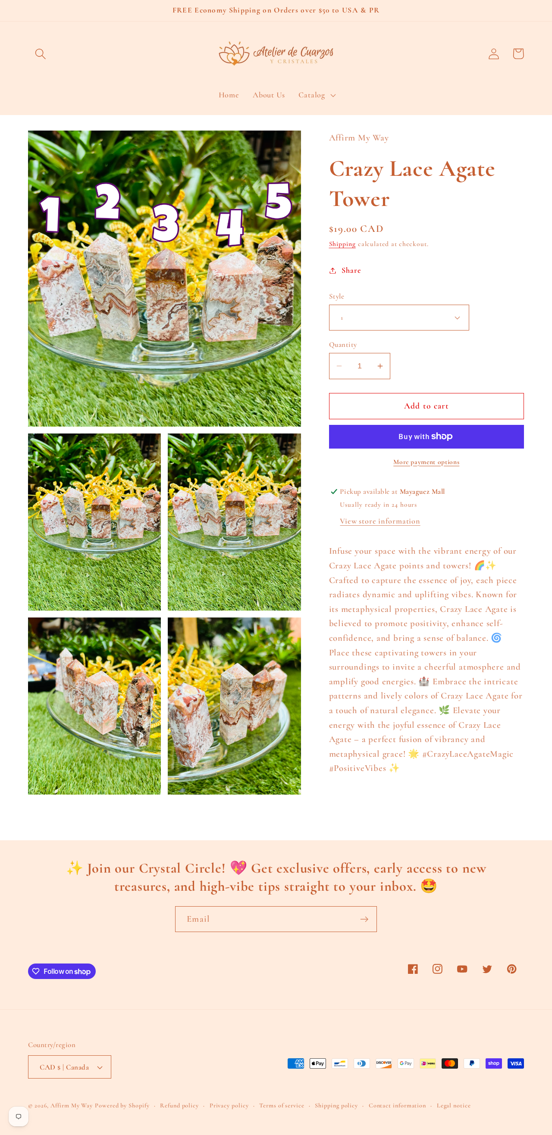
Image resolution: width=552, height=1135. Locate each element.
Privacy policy (229, 1105)
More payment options (426, 462)
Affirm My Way (71, 1105)
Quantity (343, 344)
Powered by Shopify (122, 1105)
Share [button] (351, 270)
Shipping (342, 244)
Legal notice (454, 1105)
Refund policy (179, 1105)
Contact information (397, 1105)
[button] (40, 53)
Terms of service (281, 1105)
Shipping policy (336, 1105)
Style (337, 296)
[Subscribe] (364, 919)
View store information (380, 521)
